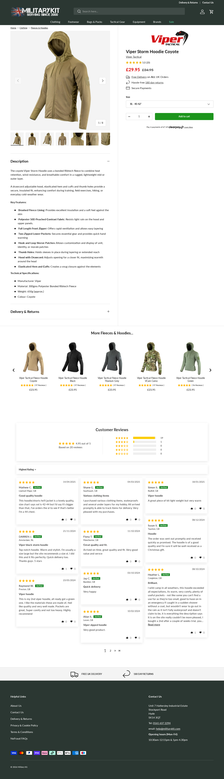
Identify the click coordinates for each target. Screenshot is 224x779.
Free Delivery (139, 76)
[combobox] (129, 11)
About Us (15, 705)
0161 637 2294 (162, 723)
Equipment (139, 21)
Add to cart (184, 116)
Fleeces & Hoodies (39, 28)
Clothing (55, 21)
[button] (211, 11)
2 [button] (110, 650)
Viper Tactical (134, 56)
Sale (171, 21)
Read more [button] (154, 624)
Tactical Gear (117, 21)
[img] (27, 482)
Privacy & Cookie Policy (24, 725)
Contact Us (208, 2)
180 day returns (154, 82)
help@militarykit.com (168, 728)
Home (13, 28)
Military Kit (22, 767)
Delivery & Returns (188, 2)
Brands (157, 21)
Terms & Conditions (21, 731)
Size (128, 97)
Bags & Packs (94, 21)
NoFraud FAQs (19, 738)
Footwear (73, 21)
